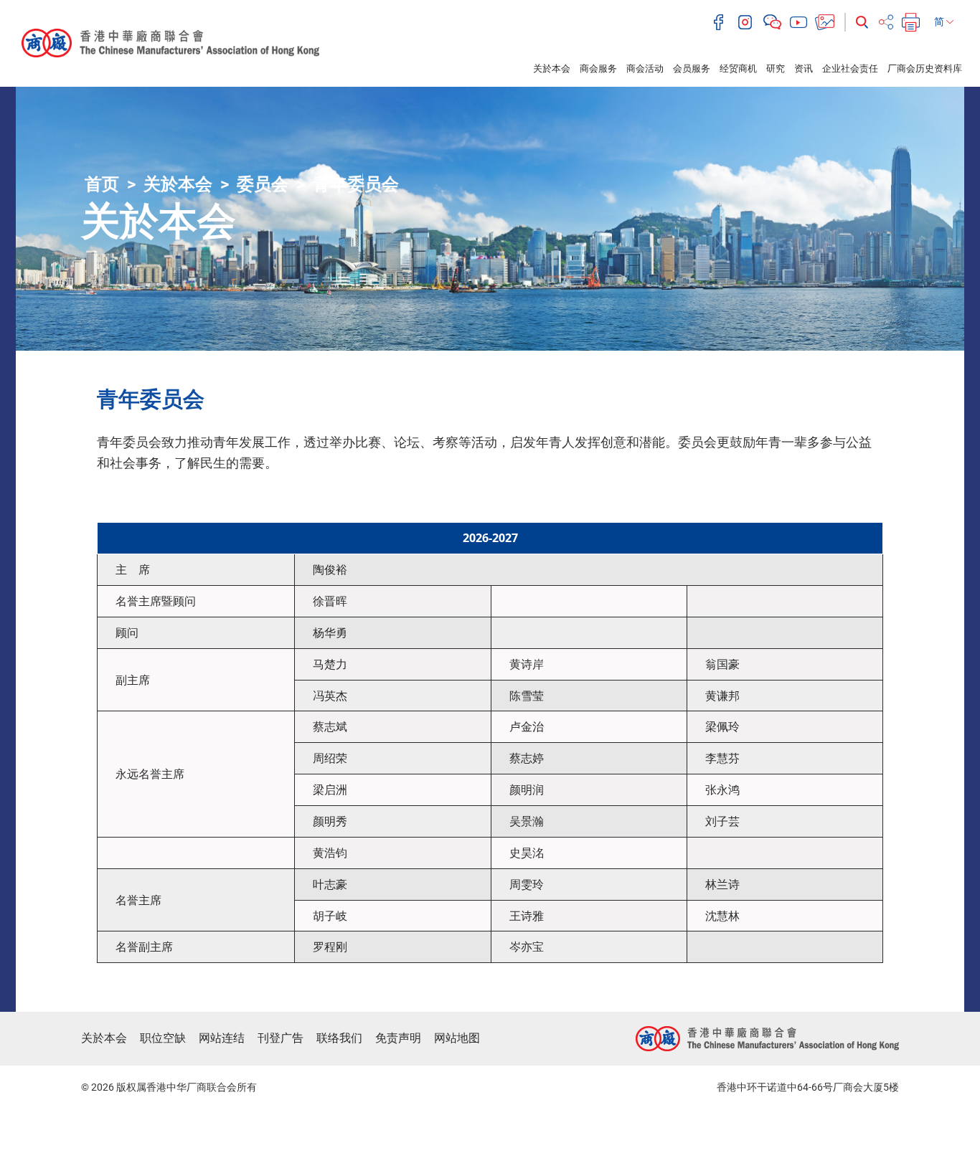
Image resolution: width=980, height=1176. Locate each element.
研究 (775, 68)
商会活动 (645, 68)
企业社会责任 (850, 68)
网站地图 (457, 1038)
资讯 (803, 68)
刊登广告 (280, 1038)
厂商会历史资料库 (924, 68)
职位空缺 (163, 1038)
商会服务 (598, 68)
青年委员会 (356, 184)
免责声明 (398, 1038)
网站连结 (222, 1038)
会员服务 (691, 68)
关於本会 (551, 68)
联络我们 (339, 1038)
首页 (102, 184)
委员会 (262, 184)
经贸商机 (738, 68)
